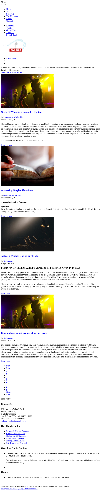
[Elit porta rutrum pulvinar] (27, 107)
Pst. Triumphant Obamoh (16, 443)
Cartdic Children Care (15, 433)
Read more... (6, 145)
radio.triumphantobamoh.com (13, 421)
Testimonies (8, 261)
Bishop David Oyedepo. (16, 436)
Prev (8, 368)
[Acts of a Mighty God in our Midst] (27, 251)
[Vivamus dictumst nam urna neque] (27, 328)
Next (8, 392)
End (8, 394)
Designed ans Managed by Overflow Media (19, 489)
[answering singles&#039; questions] (27, 185)
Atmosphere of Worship (13, 117)
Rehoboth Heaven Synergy (17, 431)
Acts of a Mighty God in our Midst (19, 255)
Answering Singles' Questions (17, 190)
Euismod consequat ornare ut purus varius (24, 333)
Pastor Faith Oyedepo (15, 438)
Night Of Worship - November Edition (21, 112)
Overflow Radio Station (13, 195)
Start (8, 366)
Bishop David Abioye (15, 441)
